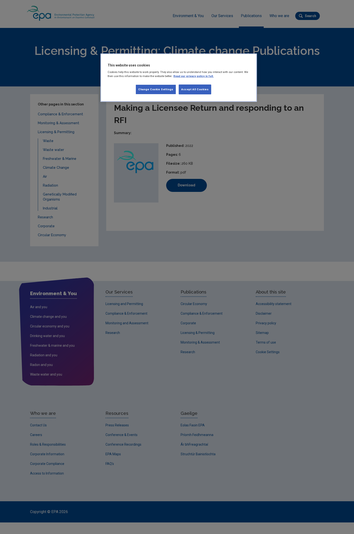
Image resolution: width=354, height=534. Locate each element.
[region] (178, 77)
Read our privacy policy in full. (193, 76)
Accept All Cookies (195, 89)
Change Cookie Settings (155, 89)
